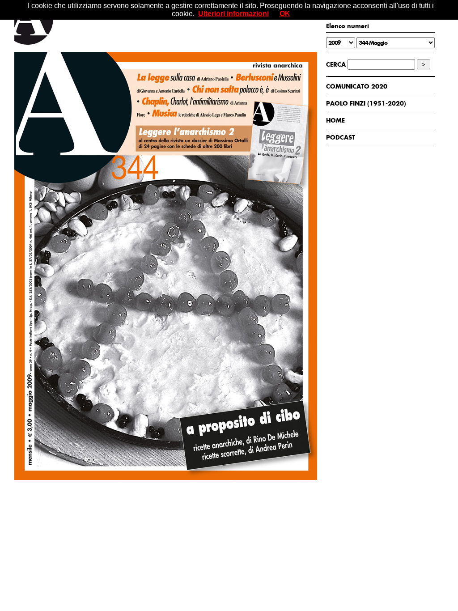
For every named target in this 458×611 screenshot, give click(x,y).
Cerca (336, 64)
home (335, 120)
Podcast (340, 137)
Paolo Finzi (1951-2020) (366, 103)
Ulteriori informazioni (233, 13)
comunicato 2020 (356, 86)
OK (285, 13)
